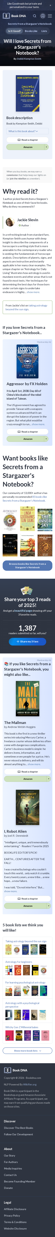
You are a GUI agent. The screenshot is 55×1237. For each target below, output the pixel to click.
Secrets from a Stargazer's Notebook (30, 23)
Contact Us (10, 1175)
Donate (8, 1187)
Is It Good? (14, 31)
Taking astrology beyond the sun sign (25, 941)
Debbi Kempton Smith (29, 58)
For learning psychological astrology (25, 982)
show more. (33, 292)
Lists (44, 31)
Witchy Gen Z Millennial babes (21, 1027)
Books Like (31, 31)
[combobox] (34, 16)
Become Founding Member (19, 1181)
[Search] (34, 16)
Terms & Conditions (15, 1222)
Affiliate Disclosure (15, 1209)
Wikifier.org (30, 1084)
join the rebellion (18, 178)
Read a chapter (29, 139)
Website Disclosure (15, 1228)
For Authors (11, 1162)
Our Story (9, 1155)
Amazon (27, 147)
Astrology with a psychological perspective (22, 1005)
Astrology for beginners (18, 961)
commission (12, 175)
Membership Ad (44, 342)
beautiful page (23, 610)
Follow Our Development (18, 1134)
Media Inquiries (13, 1168)
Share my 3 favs (29, 641)
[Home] (14, 16)
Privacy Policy (12, 1215)
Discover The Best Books (18, 1127)
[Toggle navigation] (49, 16)
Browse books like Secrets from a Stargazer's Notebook (27, 565)
